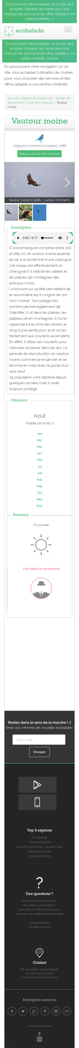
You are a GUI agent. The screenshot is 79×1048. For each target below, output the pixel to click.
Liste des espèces (40, 102)
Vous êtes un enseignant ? (39, 905)
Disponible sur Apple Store (37, 800)
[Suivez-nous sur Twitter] (23, 1011)
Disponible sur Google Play (37, 782)
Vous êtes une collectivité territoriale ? (39, 913)
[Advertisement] (39, 663)
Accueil (13, 98)
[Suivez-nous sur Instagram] (56, 1011)
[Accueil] (24, 30)
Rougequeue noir (39, 851)
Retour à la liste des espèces (39, 153)
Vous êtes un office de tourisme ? (39, 909)
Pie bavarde (39, 837)
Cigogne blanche (40, 856)
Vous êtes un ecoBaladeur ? (39, 900)
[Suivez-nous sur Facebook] (12, 1011)
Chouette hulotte (40, 842)
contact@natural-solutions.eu (40, 977)
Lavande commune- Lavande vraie (39, 846)
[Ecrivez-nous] (67, 1011)
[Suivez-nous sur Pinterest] (45, 1011)
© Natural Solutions (39, 1025)
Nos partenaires (39, 922)
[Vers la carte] (39, 953)
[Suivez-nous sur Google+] (34, 1011)
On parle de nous (40, 927)
